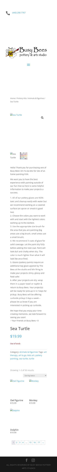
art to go (22, 355)
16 (34, 442)
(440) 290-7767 (19, 12)
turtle (31, 358)
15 (30, 442)
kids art (30, 355)
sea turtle (23, 358)
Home (12, 98)
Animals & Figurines (36, 98)
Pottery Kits (22, 98)
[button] (42, 117)
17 (39, 442)
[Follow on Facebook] (43, 22)
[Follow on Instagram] (49, 22)
